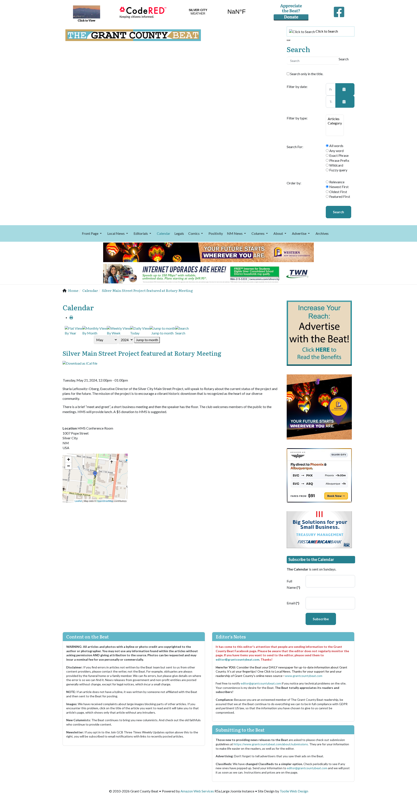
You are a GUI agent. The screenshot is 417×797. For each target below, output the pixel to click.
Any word (336, 151)
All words (336, 146)
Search (338, 212)
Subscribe (321, 619)
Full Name (293, 584)
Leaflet (78, 501)
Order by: (294, 183)
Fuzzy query (338, 170)
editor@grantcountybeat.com (237, 659)
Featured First (339, 196)
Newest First (339, 187)
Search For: (295, 147)
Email (293, 603)
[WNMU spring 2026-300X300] (319, 406)
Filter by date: (297, 86)
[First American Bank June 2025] (319, 529)
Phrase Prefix (339, 160)
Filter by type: (297, 118)
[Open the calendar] (344, 89)
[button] (92, 233)
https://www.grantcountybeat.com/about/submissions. (271, 744)
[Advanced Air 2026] (319, 475)
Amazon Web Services (197, 791)
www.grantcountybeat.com (303, 676)
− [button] (68, 466)
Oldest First (338, 192)
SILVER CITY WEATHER (217, 11)
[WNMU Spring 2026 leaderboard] (208, 252)
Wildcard (336, 165)
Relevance (336, 182)
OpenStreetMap (105, 501)
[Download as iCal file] (80, 363)
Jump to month (147, 340)
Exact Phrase (339, 155)
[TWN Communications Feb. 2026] (208, 273)
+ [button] (68, 459)
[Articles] (334, 119)
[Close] (288, 40)
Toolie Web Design (294, 791)
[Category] (334, 123)
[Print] (71, 317)
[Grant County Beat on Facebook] (339, 11)
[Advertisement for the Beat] (319, 333)
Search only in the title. (306, 74)
